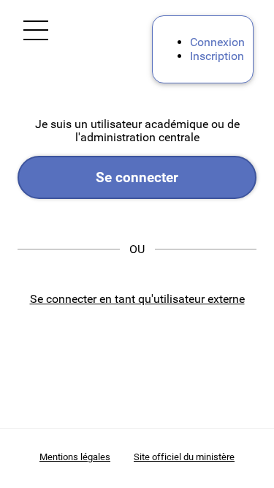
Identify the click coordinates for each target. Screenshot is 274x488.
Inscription (217, 56)
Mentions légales (74, 456)
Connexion (217, 42)
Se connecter (137, 177)
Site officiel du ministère (184, 456)
